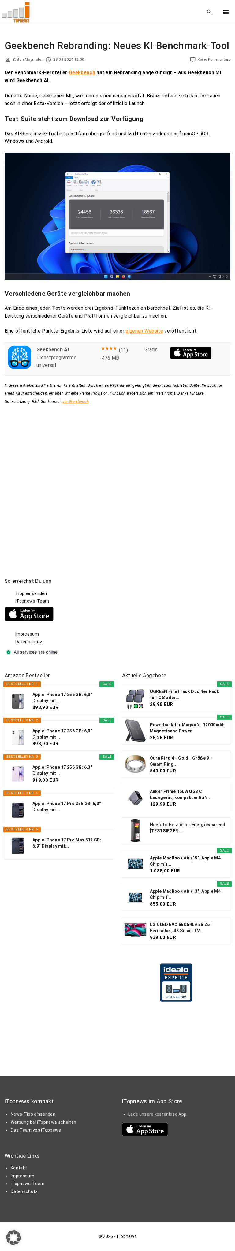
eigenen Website (144, 331)
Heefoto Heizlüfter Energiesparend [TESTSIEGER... (188, 827)
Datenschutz (29, 641)
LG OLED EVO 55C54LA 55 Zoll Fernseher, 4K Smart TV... (181, 927)
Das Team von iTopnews (36, 1130)
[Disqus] (117, 482)
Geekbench (82, 72)
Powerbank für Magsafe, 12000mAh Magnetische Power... (187, 727)
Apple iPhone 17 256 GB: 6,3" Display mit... (62, 697)
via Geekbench (75, 401)
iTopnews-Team (32, 601)
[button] (13, 1237)
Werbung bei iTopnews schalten (43, 1122)
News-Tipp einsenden (33, 1114)
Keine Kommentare (214, 59)
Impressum (27, 634)
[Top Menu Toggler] (226, 12)
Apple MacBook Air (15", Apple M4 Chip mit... (185, 860)
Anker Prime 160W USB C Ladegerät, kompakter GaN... (181, 794)
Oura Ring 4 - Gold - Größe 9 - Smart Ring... (181, 761)
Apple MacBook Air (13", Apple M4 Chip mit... (185, 894)
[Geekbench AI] (19, 367)
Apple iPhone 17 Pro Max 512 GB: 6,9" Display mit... (66, 842)
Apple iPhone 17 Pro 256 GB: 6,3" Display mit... (66, 806)
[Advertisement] (168, 616)
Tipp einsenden (31, 593)
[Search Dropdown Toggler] (209, 12)
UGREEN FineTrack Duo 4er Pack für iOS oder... (184, 694)
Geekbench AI (52, 349)
